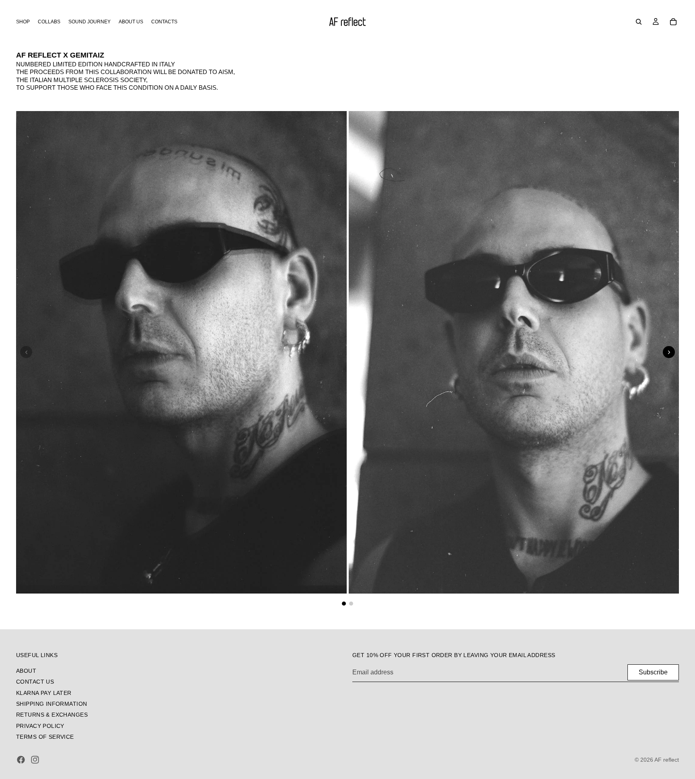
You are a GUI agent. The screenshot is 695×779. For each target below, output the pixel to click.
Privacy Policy (40, 726)
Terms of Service (45, 737)
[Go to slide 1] (344, 604)
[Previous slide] (26, 352)
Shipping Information (51, 704)
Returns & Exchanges (52, 714)
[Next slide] (669, 352)
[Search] (639, 22)
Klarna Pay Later (44, 692)
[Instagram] (35, 760)
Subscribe (653, 672)
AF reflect (666, 759)
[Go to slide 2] (351, 604)
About (26, 671)
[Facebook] (21, 760)
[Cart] (673, 22)
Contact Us (35, 681)
